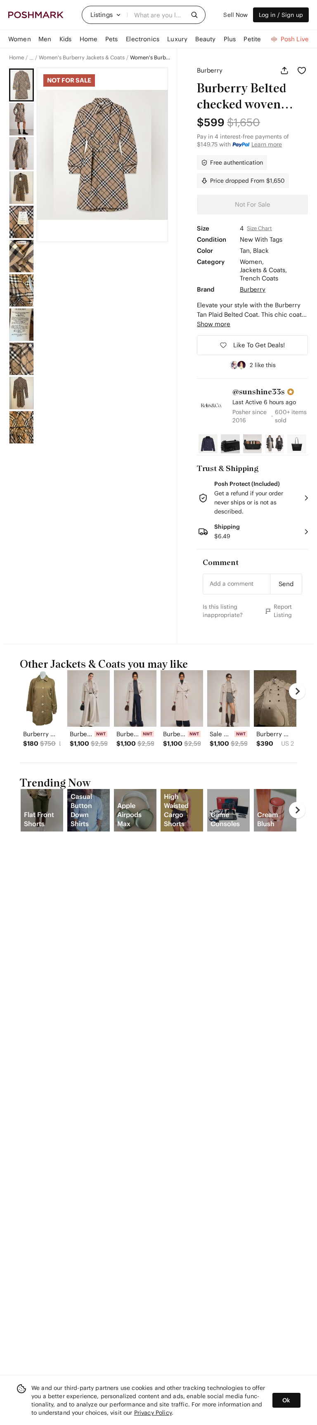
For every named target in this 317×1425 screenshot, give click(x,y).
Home (16, 57)
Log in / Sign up (281, 15)
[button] (105, 15)
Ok (286, 1400)
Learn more (266, 144)
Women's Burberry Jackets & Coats (82, 57)
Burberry (209, 70)
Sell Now (235, 15)
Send (286, 584)
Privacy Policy (153, 1412)
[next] (297, 691)
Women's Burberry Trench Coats (150, 57)
